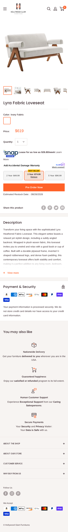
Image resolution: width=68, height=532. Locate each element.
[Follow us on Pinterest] (18, 493)
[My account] (55, 9)
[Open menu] (5, 9)
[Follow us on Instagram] (12, 493)
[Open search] (49, 9)
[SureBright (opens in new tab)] (60, 164)
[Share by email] (62, 207)
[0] (62, 9)
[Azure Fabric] (24, 121)
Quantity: (8, 142)
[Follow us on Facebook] (5, 493)
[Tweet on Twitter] (56, 207)
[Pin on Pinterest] (50, 207)
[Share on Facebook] (43, 207)
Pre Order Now (34, 187)
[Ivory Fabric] (7, 121)
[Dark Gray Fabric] (15, 121)
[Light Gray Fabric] (33, 121)
